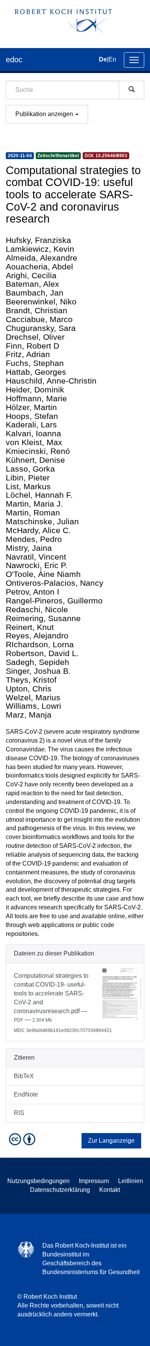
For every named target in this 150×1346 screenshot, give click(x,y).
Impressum (94, 1181)
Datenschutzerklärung (60, 1189)
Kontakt (109, 1189)
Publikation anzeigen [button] (45, 114)
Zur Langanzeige (111, 1140)
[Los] (131, 90)
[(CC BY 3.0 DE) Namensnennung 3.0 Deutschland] (23, 1138)
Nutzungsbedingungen (38, 1181)
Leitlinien (130, 1181)
